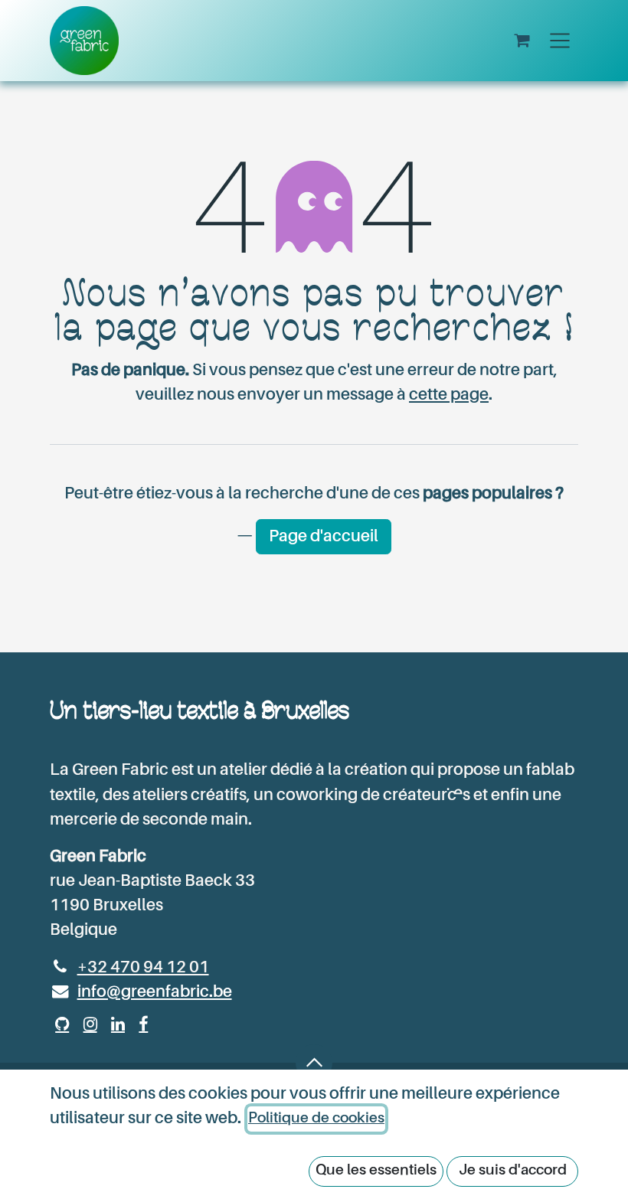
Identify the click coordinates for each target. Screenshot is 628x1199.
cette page (449, 395)
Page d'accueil (323, 536)
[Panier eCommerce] (521, 40)
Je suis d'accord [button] (513, 1170)
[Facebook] (143, 1024)
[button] (314, 1062)
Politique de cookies (316, 1118)
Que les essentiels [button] (376, 1170)
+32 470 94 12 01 (143, 967)
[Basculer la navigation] (559, 40)
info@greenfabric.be (154, 992)
